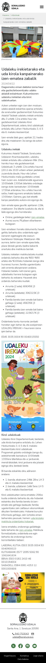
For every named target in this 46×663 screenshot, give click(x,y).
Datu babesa (23, 659)
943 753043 (22, 633)
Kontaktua (24, 655)
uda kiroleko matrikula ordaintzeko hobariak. (22, 520)
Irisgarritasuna (10, 655)
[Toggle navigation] (41, 7)
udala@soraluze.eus (23, 637)
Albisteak (15, 15)
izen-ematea (37, 217)
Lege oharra (38, 655)
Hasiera (5, 15)
